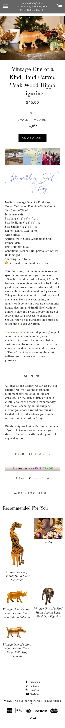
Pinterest (34, 685)
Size (32, 113)
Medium (40, 119)
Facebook (34, 681)
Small (23, 119)
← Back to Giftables (32, 493)
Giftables (40, 454)
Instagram (34, 690)
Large (32, 126)
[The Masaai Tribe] (32, 164)
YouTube (34, 694)
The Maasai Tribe (15, 332)
